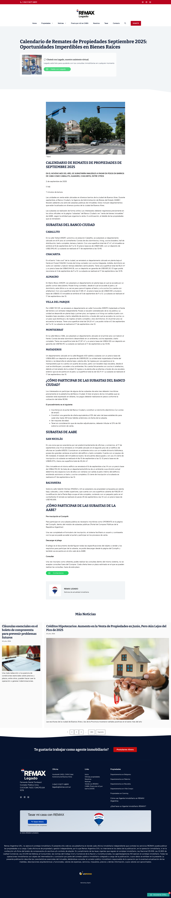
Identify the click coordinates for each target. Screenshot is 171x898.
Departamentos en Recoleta (120, 784)
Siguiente (101, 732)
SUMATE (136, 23)
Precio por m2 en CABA (79, 23)
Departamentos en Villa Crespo (121, 789)
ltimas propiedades (93, 777)
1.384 (91, 732)
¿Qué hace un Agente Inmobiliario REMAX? (128, 806)
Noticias (61, 23)
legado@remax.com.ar (61, 787)
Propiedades (46, 23)
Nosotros (96, 23)
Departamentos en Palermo (120, 779)
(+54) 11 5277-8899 (29, 2)
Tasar (106, 23)
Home (34, 23)
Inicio (87, 774)
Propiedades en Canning (119, 793)
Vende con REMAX (91, 784)
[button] (125, 23)
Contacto (116, 23)
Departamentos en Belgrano (120, 774)
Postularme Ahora (125, 749)
